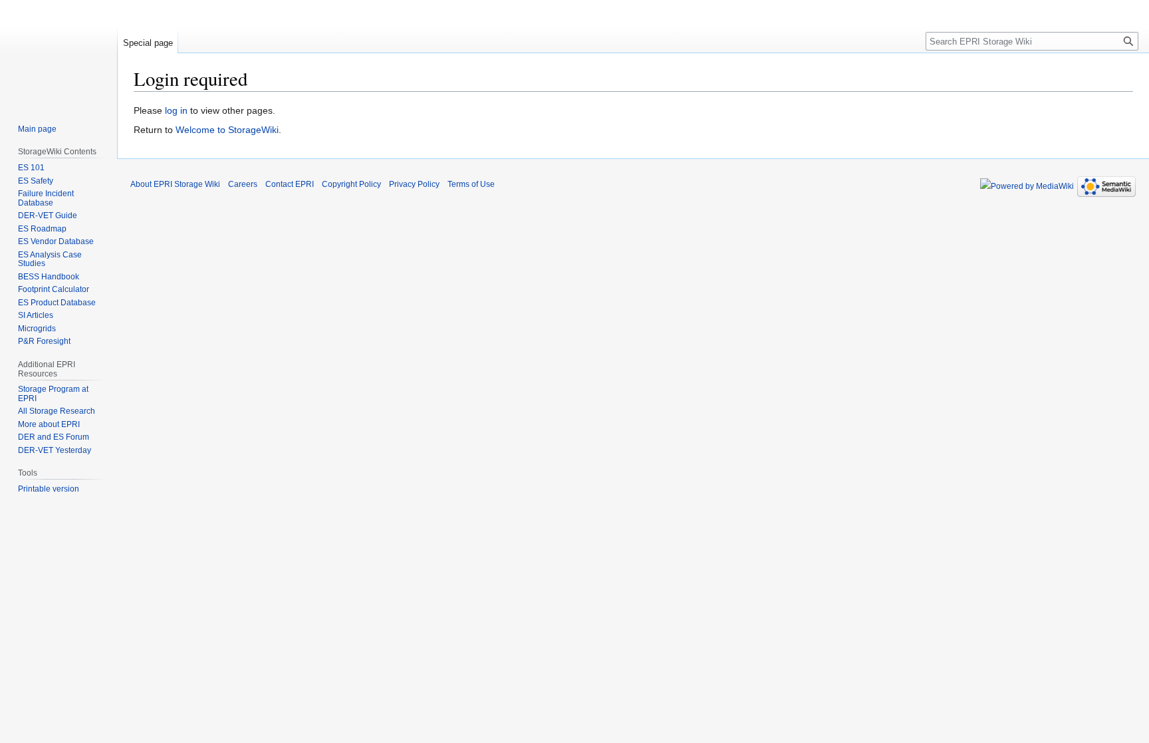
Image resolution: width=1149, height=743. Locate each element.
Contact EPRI (289, 184)
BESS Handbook (48, 276)
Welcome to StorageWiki (227, 129)
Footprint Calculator (53, 289)
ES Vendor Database (56, 241)
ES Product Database (57, 302)
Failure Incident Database (46, 198)
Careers (242, 184)
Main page (37, 129)
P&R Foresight (44, 341)
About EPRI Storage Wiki (175, 184)
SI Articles (35, 315)
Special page (148, 43)
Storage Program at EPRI (53, 393)
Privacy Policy (414, 184)
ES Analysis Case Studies (50, 259)
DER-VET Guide (47, 215)
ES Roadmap (42, 228)
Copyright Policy (351, 184)
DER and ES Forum (53, 437)
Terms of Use (471, 184)
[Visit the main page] (58, 53)
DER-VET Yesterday (54, 450)
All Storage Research (56, 411)
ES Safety (35, 181)
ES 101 (31, 167)
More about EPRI (49, 424)
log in (176, 110)
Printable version (48, 489)
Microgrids (37, 328)
